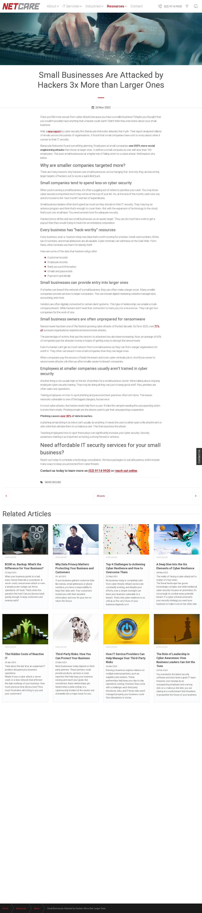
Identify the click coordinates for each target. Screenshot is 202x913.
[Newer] (196, 496)
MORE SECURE (53, 482)
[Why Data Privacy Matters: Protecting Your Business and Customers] (75, 566)
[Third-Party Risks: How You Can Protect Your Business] (75, 658)
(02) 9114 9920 (173, 6)
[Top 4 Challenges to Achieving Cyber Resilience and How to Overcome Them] (126, 566)
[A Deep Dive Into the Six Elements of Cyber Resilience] (176, 566)
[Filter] (187, 6)
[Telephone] (160, 6)
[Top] (198, 908)
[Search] (196, 6)
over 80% (65, 416)
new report (54, 131)
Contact (137, 6)
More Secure (10, 557)
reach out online (126, 471)
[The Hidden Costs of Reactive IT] (25, 658)
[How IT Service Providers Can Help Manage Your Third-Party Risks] (126, 658)
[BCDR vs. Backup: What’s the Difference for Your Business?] (25, 566)
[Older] (6, 496)
